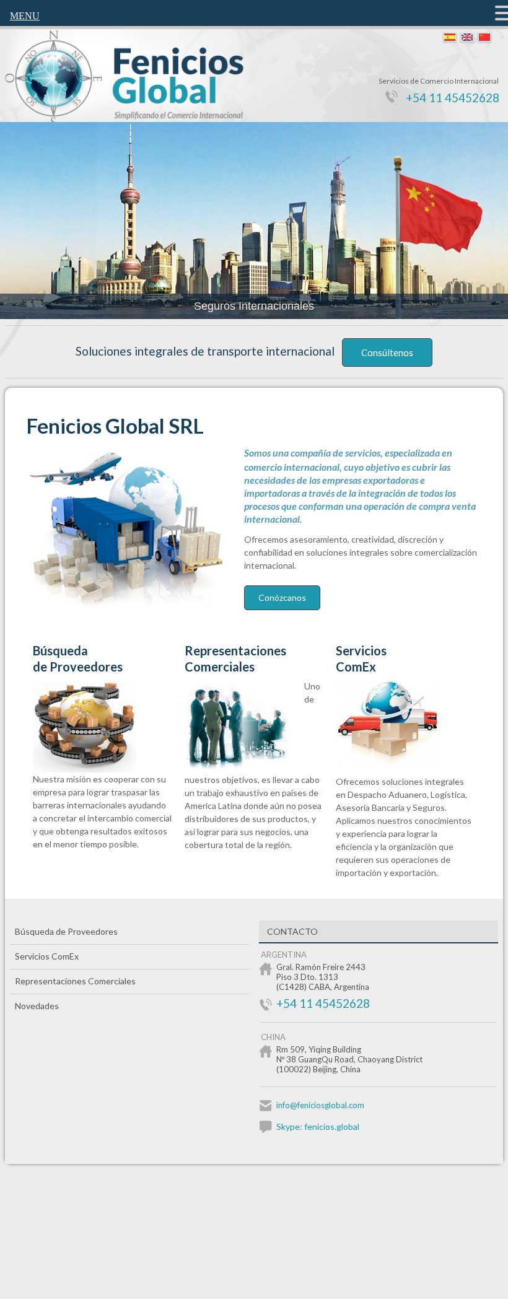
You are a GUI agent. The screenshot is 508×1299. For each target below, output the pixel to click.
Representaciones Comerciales (235, 658)
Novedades (37, 1005)
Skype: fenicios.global (317, 1126)
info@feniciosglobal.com (320, 1105)
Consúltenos (387, 352)
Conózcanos (282, 597)
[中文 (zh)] (484, 38)
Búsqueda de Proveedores (78, 658)
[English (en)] (467, 38)
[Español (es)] (450, 38)
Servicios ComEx (361, 658)
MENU (25, 16)
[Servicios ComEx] (396, 761)
